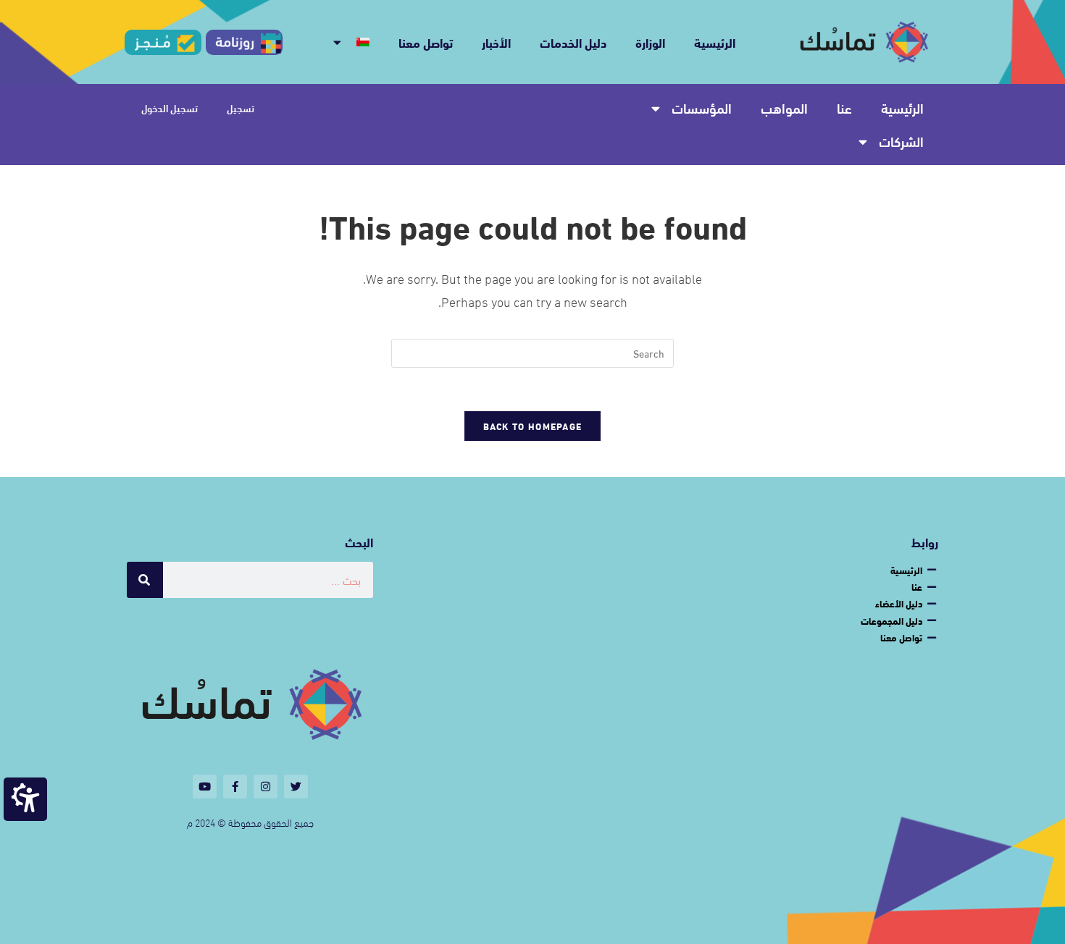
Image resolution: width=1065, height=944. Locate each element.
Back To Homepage (532, 425)
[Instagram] (265, 786)
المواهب (784, 107)
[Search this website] (532, 351)
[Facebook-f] (235, 786)
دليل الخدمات (573, 41)
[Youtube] (205, 786)
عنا (844, 107)
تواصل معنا (425, 41)
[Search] (145, 580)
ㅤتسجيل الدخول (169, 107)
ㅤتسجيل (240, 107)
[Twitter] (296, 786)
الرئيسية (714, 41)
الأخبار (496, 41)
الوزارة (650, 41)
